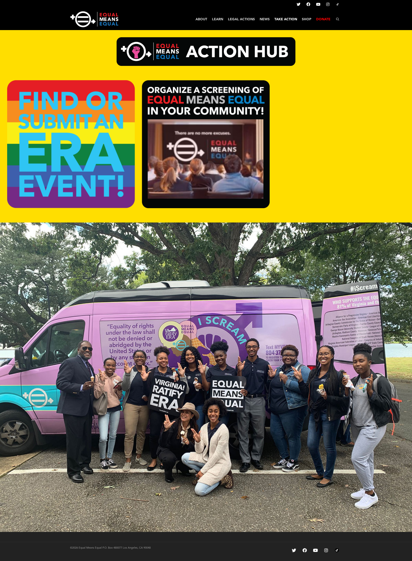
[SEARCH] (337, 19)
